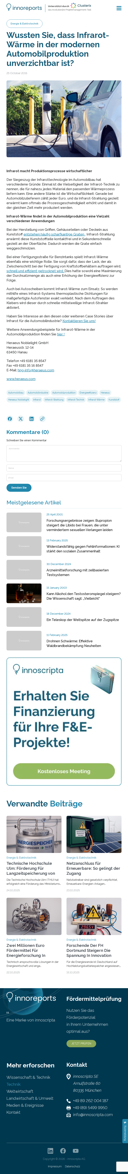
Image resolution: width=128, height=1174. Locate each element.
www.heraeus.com (21, 379)
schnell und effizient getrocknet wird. (35, 271)
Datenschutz (72, 1166)
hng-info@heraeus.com (36, 370)
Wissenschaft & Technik (28, 1077)
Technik (13, 1084)
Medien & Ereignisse (25, 1105)
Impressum (55, 1166)
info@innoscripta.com (93, 1114)
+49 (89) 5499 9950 (90, 1107)
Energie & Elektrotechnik (24, 23)
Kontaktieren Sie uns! (79, 321)
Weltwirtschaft (19, 1091)
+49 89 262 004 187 (90, 1100)
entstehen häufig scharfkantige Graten (54, 234)
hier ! (61, 334)
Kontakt (13, 1112)
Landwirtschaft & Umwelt (29, 1098)
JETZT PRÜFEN (81, 1043)
